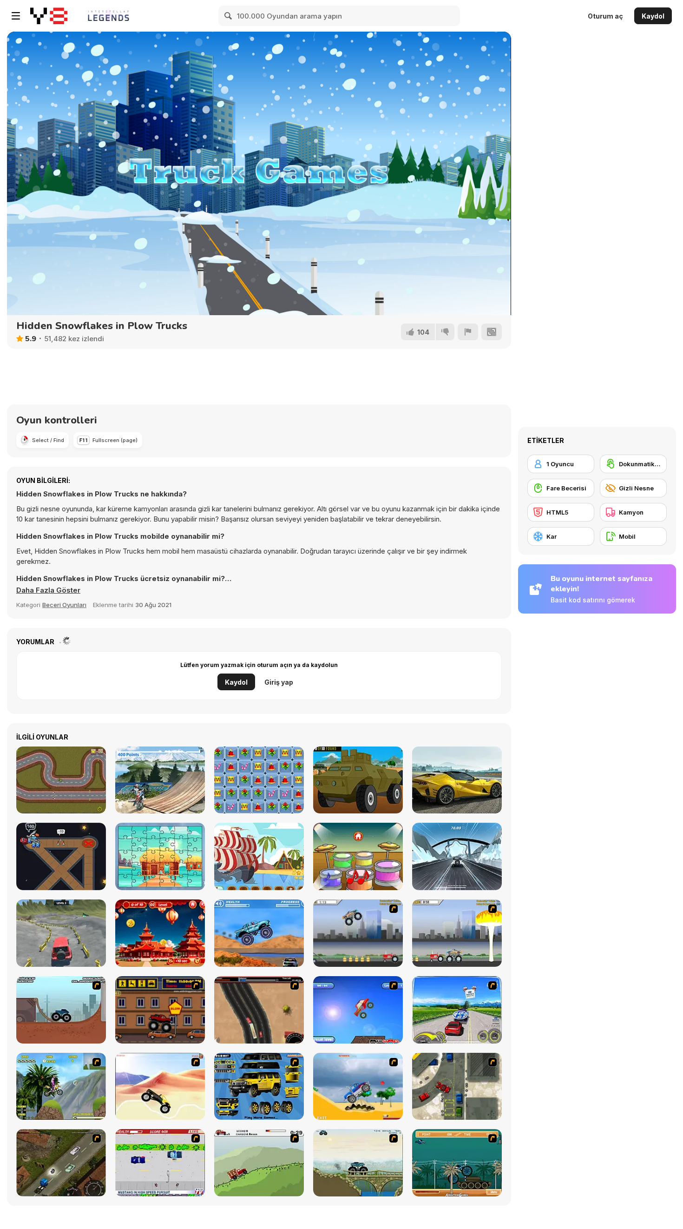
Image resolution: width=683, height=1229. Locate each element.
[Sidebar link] (16, 16)
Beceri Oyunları (64, 604)
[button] (48, 590)
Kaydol (653, 16)
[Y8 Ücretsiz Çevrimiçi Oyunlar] (49, 15)
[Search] (228, 16)
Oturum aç (605, 16)
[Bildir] (468, 332)
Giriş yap (278, 682)
